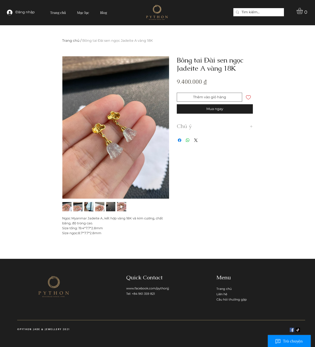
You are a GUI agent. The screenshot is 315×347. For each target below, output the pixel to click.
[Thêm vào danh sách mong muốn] (248, 97)
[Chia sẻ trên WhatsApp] (187, 140)
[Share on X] (195, 140)
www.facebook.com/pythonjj (147, 288)
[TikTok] (298, 330)
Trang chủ (71, 41)
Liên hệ (221, 294)
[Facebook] (292, 330)
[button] (82, 10)
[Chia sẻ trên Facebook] (179, 140)
